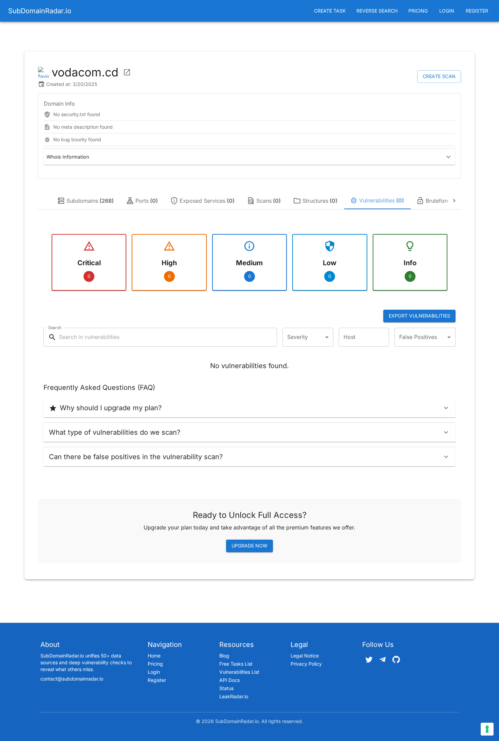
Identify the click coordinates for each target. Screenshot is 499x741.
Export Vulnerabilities (419, 316)
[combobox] (307, 337)
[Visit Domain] (127, 72)
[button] (249, 157)
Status (226, 688)
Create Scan (439, 76)
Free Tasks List (236, 664)
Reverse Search (377, 11)
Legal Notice (305, 655)
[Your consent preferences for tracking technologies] (487, 729)
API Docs (229, 680)
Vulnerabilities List (239, 672)
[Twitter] (369, 659)
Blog (224, 655)
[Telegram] (382, 659)
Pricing (418, 11)
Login (446, 11)
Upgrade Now (249, 545)
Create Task (330, 11)
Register (477, 11)
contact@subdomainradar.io (71, 679)
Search (54, 327)
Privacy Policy (306, 664)
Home (154, 655)
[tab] (86, 200)
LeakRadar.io (233, 696)
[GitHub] (396, 659)
